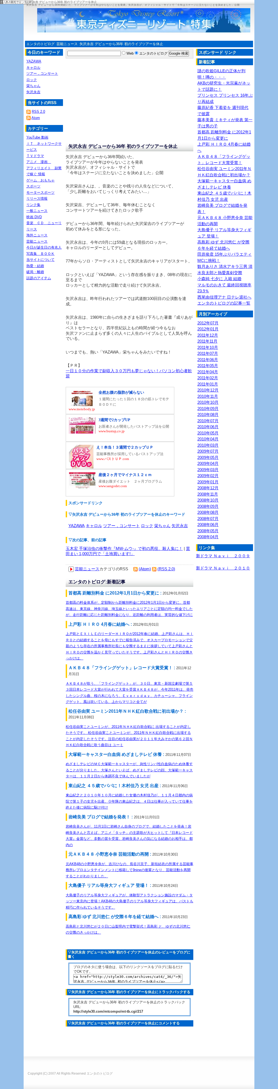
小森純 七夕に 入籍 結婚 (219, 278)
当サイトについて (40, 260)
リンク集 (33, 205)
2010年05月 (208, 433)
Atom (35, 118)
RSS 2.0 (38, 111)
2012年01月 (208, 329)
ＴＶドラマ (35, 156)
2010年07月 (208, 420)
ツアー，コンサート (121, 525)
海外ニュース (37, 235)
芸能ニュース (67, 44)
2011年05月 (207, 365)
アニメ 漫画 (38, 162)
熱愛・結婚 (35, 266)
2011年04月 (207, 372)
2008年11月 (207, 494)
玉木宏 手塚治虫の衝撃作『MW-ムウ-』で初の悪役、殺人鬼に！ (124, 548)
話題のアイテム (38, 278)
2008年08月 (208, 512)
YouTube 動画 (37, 137)
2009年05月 (208, 457)
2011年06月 (207, 359)
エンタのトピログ (40, 44)
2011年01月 (207, 384)
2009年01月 (208, 482)
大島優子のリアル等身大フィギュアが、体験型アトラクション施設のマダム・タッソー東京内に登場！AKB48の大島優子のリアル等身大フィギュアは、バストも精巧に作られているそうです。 (129, 901)
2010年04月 (208, 439)
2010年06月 (208, 426)
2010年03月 (208, 445)
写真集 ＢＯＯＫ (40, 254)
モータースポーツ (40, 192)
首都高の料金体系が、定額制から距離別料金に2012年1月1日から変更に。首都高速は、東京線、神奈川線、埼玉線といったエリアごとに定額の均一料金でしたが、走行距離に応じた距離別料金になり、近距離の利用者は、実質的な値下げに (129, 608)
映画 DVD (34, 217)
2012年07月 (208, 323)
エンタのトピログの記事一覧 (223, 303)
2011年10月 (207, 347)
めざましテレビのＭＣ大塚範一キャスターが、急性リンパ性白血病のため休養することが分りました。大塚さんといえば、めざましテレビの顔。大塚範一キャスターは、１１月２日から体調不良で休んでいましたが (129, 770)
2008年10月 (208, 500)
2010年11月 (207, 396)
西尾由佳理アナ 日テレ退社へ (224, 297)
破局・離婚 (35, 272)
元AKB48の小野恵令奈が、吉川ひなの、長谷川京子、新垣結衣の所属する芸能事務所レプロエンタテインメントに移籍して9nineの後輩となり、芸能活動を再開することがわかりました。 (129, 870)
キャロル (94, 525)
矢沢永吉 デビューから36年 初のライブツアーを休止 (121, 44)
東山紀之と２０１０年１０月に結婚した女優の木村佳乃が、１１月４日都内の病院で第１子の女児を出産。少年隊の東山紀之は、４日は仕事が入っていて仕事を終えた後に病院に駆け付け (129, 801)
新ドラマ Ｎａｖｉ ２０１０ (223, 568)
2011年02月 (207, 377)
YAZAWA (76, 525)
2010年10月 (208, 402)
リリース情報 (37, 198)
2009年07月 (208, 451)
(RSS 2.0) (166, 569)
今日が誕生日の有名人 (44, 247)
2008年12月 (208, 488)
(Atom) (145, 569)
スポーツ (33, 186)
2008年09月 (208, 506)
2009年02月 (208, 475)
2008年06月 (208, 524)
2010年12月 (208, 390)
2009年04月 (208, 463)
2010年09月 (208, 408)
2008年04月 (208, 536)
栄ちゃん (162, 525)
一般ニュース (37, 211)
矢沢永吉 (180, 525)
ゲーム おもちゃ (40, 180)
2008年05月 (208, 530)
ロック (147, 525)
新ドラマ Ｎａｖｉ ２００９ (223, 555)
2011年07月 (207, 353)
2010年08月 (208, 414)
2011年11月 (207, 341)
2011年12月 (207, 335)
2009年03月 (208, 469)
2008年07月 (208, 518)
